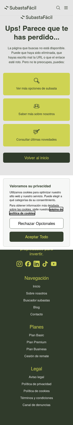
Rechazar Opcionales (36, 223)
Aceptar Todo (36, 236)
